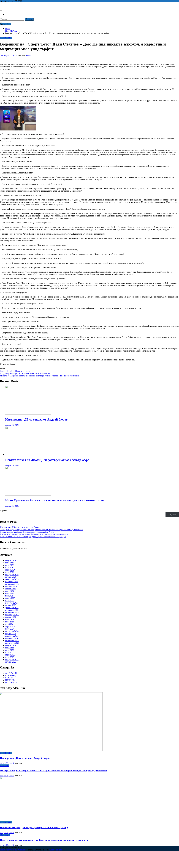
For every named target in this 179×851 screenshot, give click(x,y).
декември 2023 (11, 636)
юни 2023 (9, 650)
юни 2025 (9, 593)
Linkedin (26, 371)
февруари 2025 (11, 603)
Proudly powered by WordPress (13, 850)
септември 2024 (12, 615)
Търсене (3, 510)
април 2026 (10, 570)
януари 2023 (10, 662)
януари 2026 (10, 577)
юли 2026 (9, 563)
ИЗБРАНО (10, 680)
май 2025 (9, 596)
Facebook (4, 371)
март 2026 (9, 572)
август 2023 (10, 645)
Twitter (12, 371)
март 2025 (9, 600)
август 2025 (10, 589)
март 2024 (9, 629)
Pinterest (19, 371)
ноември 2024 (11, 610)
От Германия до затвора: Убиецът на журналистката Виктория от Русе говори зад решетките (41, 529)
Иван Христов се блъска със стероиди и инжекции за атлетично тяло (54, 500)
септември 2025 (12, 586)
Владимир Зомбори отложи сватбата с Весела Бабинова (25, 373)
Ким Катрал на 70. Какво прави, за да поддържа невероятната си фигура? (33, 537)
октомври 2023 (12, 640)
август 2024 (10, 617)
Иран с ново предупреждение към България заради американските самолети (34, 534)
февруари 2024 (11, 631)
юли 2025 (9, 591)
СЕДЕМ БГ (5, 5)
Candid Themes (56, 850)
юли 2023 (9, 648)
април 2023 (10, 655)
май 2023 (9, 652)
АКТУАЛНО (11, 673)
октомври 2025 (12, 584)
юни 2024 (9, 622)
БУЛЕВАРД (10, 675)
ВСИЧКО (9, 678)
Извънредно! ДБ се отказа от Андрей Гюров (36, 419)
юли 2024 (9, 619)
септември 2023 (12, 643)
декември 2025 (11, 579)
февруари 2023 (11, 659)
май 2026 (9, 567)
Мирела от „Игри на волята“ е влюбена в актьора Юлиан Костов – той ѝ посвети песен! (39, 376)
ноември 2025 (11, 581)
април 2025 (10, 598)
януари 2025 (10, 605)
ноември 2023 (11, 638)
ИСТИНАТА (6, 38)
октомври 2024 (12, 612)
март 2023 (9, 657)
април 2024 (10, 626)
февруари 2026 (11, 574)
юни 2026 (9, 565)
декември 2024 (11, 607)
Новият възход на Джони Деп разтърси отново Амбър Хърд (47, 460)
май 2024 (9, 624)
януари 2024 (10, 633)
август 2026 (10, 560)
